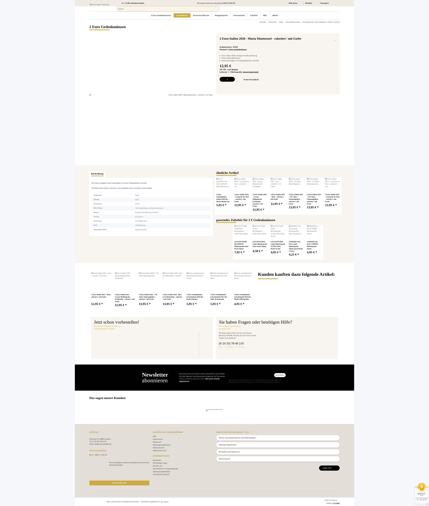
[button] (295, 3)
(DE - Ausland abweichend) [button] (249, 72)
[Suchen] (216, 8)
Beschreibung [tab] (97, 173)
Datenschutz (157, 439)
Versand (234, 69)
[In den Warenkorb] (91, 32)
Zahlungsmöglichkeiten (161, 472)
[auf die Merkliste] (335, 39)
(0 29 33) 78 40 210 (231, 343)
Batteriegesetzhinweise (162, 445)
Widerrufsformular (159, 451)
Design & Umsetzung (331, 500)
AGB (154, 436)
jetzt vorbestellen (143, 350)
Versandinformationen (161, 474)
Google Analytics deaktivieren (97, 502)
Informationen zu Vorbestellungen (165, 469)
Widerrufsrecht (158, 448)
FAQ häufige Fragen (160, 463)
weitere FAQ (326, 468)
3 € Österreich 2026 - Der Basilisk (151, 337)
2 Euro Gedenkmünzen (237, 50)
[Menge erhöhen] (232, 79)
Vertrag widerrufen (119, 483)
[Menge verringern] (222, 79)
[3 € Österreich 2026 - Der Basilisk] (113, 342)
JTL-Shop (336, 503)
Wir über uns (157, 466)
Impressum (157, 442)
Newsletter (157, 460)
